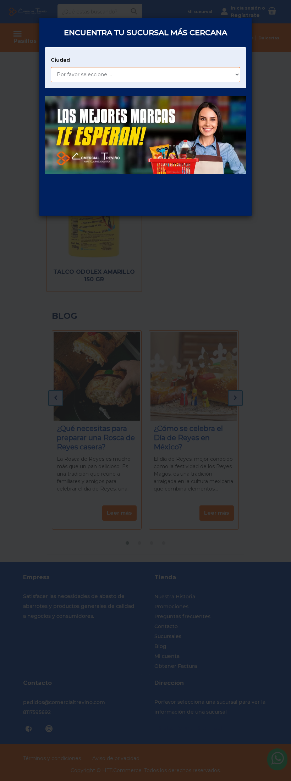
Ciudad (60, 60)
